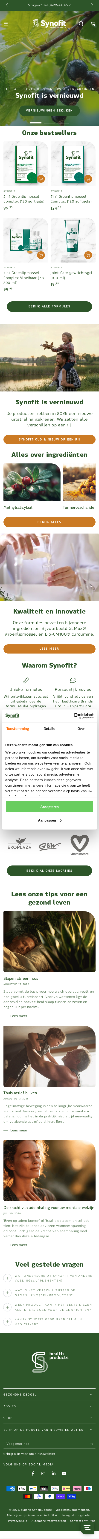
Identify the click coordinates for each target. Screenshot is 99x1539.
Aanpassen (47, 820)
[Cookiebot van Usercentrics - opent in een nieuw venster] (73, 716)
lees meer (49, 648)
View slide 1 (35, 120)
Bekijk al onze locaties (49, 870)
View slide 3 (63, 120)
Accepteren (49, 807)
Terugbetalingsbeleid (77, 1515)
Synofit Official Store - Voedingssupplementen (55, 1509)
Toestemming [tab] (17, 729)
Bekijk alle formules (49, 306)
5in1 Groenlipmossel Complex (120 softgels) (23, 199)
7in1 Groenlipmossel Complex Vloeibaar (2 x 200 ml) (23, 278)
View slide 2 (49, 120)
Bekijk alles (49, 522)
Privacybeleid (17, 1520)
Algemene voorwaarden (49, 1520)
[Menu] (6, 24)
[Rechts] (92, 5)
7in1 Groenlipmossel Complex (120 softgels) (71, 199)
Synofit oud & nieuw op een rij (49, 439)
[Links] (7, 5)
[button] (81, 24)
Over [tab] (81, 729)
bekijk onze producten (49, 110)
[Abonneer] (93, 1444)
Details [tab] (49, 729)
